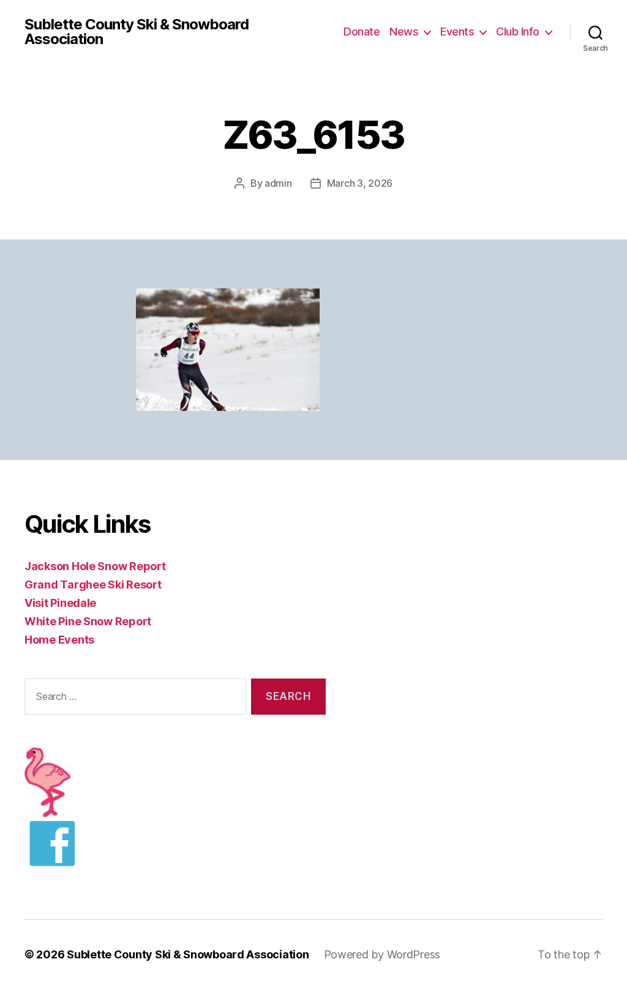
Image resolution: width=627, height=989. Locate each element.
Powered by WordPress (382, 954)
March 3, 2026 (360, 183)
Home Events (59, 639)
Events (457, 31)
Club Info (517, 31)
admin (278, 183)
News (403, 31)
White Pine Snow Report (87, 621)
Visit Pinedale (60, 602)
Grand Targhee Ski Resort (93, 584)
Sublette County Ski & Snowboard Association (136, 32)
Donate (362, 31)
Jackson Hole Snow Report (95, 566)
